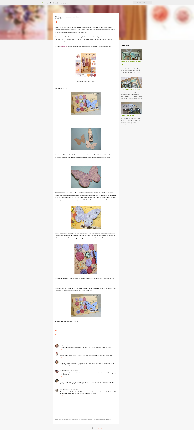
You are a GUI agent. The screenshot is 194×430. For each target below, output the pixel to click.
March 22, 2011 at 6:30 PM (68, 353)
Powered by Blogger (97, 428)
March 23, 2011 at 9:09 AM (72, 370)
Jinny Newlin (63, 389)
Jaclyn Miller (63, 370)
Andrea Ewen (63, 361)
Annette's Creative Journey (56, 2)
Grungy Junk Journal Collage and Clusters (131, 89)
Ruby (61, 353)
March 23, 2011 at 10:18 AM (74, 380)
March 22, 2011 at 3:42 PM (69, 345)
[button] (56, 22)
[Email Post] (56, 331)
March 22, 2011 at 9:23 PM (72, 361)
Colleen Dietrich (63, 380)
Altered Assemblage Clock (127, 115)
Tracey (61, 345)
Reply (61, 349)
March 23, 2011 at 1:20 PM (72, 389)
